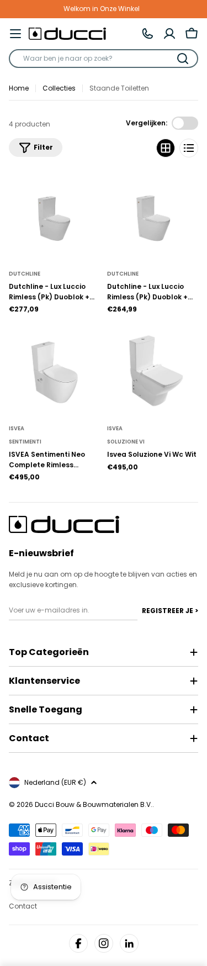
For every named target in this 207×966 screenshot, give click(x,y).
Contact (23, 906)
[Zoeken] (182, 58)
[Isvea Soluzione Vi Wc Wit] (153, 371)
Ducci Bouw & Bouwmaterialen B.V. (93, 804)
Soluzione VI (126, 441)
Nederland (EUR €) (55, 782)
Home (19, 88)
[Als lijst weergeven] (188, 148)
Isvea (16, 428)
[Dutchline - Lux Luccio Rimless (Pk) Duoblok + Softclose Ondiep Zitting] (153, 216)
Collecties (59, 88)
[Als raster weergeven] (165, 148)
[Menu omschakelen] (15, 33)
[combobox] (103, 58)
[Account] (169, 33)
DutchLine (24, 273)
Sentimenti (25, 441)
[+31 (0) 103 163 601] (147, 33)
